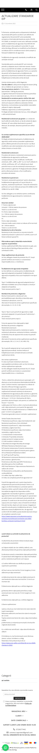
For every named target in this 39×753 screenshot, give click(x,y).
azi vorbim (5, 680)
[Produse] (3, 10)
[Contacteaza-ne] (26, 10)
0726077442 (21, 729)
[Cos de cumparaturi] (31, 10)
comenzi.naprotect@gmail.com (20, 732)
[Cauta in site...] (36, 10)
